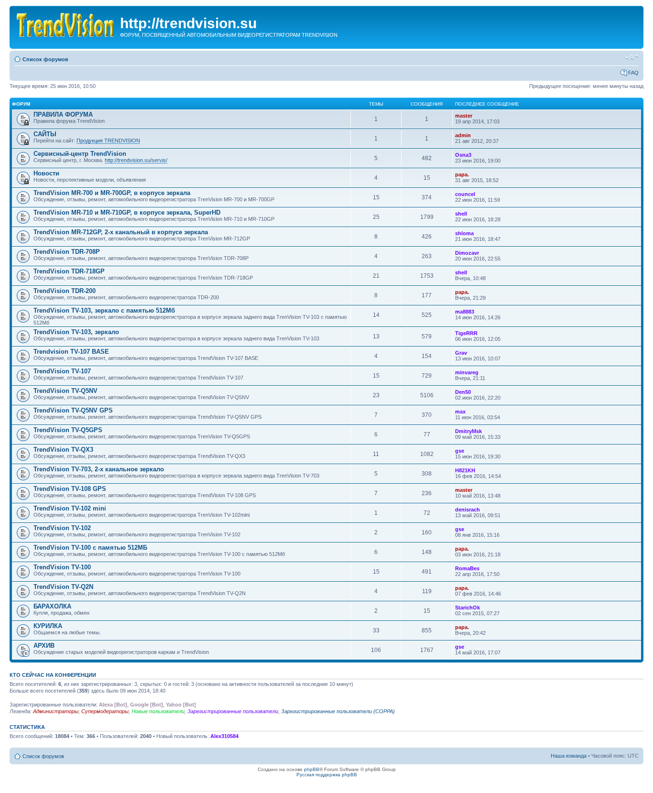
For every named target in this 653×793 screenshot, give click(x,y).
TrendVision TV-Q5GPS (67, 430)
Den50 (463, 392)
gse (459, 451)
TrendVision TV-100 (62, 567)
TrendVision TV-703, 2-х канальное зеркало (98, 469)
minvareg (467, 372)
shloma (464, 233)
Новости (46, 173)
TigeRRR (466, 333)
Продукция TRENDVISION (108, 140)
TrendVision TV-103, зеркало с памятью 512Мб (104, 310)
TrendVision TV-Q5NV (65, 390)
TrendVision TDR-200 (64, 290)
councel (465, 194)
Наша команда (569, 756)
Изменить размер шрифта (632, 57)
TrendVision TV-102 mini (69, 508)
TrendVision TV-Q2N (63, 586)
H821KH (465, 470)
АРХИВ (43, 645)
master (463, 116)
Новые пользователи (158, 711)
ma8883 (464, 312)
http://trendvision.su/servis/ (136, 160)
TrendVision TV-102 (62, 528)
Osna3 (463, 155)
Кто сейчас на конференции (53, 675)
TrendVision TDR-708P (66, 251)
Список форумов (45, 59)
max (460, 411)
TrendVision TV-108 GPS (69, 488)
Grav (461, 353)
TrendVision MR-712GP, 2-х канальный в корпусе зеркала (120, 232)
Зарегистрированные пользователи (232, 711)
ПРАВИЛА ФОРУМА (63, 114)
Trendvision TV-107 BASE (71, 351)
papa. (462, 174)
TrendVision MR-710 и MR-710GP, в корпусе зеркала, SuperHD (126, 212)
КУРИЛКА (47, 626)
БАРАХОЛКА (52, 606)
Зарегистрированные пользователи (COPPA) (338, 711)
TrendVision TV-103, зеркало (76, 332)
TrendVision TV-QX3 (63, 449)
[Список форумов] (66, 23)
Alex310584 (224, 736)
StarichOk (467, 607)
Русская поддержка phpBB (326, 774)
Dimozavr (467, 253)
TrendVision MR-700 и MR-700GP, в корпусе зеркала (111, 192)
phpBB (311, 769)
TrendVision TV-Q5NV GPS (73, 410)
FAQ (633, 73)
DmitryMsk (468, 431)
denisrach (467, 509)
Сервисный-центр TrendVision (79, 153)
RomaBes (467, 568)
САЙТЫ (44, 134)
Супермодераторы (105, 711)
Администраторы (55, 711)
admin (463, 135)
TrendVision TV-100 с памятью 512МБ (90, 547)
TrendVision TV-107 (62, 371)
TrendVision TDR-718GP (69, 271)
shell (461, 214)
